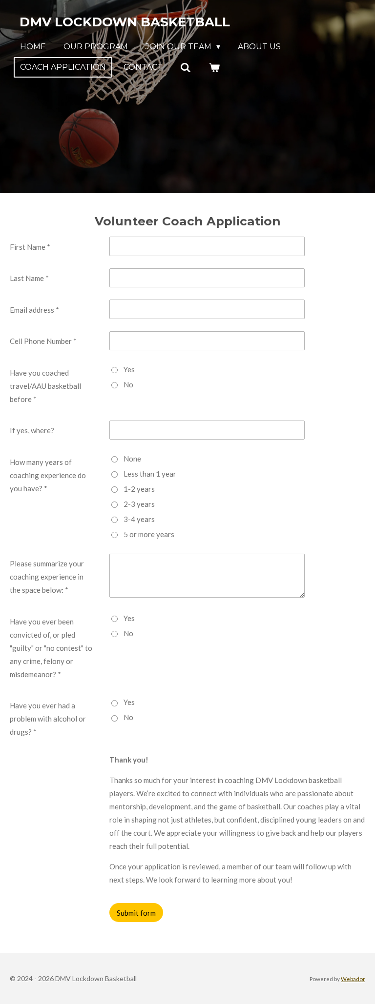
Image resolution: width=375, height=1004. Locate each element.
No (128, 384)
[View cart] (214, 67)
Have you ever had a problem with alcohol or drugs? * (48, 718)
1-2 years (139, 488)
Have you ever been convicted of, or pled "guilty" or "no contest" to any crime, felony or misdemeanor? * (51, 648)
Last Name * (29, 278)
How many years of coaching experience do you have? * (48, 475)
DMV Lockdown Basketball (125, 22)
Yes (129, 369)
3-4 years (139, 519)
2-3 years (139, 504)
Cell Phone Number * (43, 341)
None (132, 458)
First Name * (30, 246)
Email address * (34, 309)
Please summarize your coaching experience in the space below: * (47, 576)
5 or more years (149, 534)
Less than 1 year (150, 473)
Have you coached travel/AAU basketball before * (45, 385)
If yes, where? (32, 430)
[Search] (185, 67)
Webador (353, 978)
